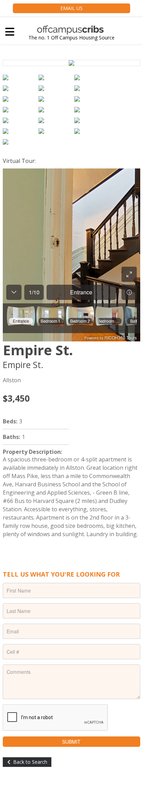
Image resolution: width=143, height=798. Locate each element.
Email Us (71, 8)
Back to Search (30, 762)
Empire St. (38, 350)
